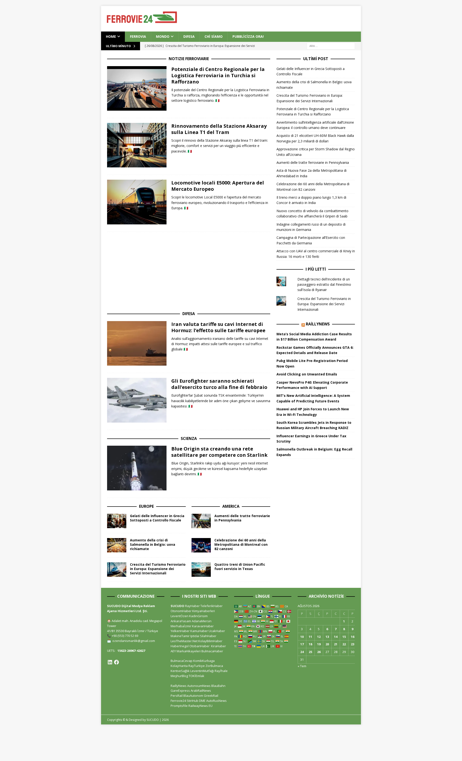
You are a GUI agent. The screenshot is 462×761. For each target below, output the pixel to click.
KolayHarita (179, 666)
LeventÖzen (179, 616)
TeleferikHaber (211, 606)
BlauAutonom (193, 695)
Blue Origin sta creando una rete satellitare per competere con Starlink (219, 451)
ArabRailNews (201, 690)
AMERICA (230, 506)
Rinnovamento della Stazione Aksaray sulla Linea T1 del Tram (219, 129)
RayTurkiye (196, 666)
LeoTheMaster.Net (184, 641)
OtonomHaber (181, 611)
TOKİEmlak (196, 676)
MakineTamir (180, 636)
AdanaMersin (202, 621)
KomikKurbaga (204, 661)
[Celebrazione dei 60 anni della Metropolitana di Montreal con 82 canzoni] (201, 545)
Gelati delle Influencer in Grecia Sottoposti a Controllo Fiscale (157, 518)
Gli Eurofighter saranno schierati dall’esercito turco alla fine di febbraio (219, 384)
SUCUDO (177, 606)
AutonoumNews (199, 686)
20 (327, 644)
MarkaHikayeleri (189, 651)
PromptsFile (179, 706)
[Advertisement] (284, 18)
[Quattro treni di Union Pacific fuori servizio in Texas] (201, 569)
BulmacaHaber (212, 651)
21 (335, 644)
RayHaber (192, 606)
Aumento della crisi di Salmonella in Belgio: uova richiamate (152, 544)
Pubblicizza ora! (248, 36)
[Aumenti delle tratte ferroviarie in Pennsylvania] (201, 521)
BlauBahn (218, 686)
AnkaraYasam (181, 621)
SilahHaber (208, 636)
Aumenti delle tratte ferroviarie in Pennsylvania (242, 518)
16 (352, 636)
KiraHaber (218, 646)
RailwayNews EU (200, 706)
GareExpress (180, 690)
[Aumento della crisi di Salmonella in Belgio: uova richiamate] (116, 545)
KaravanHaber (203, 626)
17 (302, 644)
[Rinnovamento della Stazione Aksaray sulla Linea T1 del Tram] (137, 145)
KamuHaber (199, 631)
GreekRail (211, 695)
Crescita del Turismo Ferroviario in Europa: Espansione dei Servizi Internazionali (158, 568)
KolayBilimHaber (210, 641)
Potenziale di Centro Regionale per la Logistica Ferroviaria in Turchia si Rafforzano (218, 75)
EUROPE (146, 506)
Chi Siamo (214, 36)
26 (319, 652)
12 (319, 636)
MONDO (162, 36)
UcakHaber (217, 631)
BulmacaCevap (181, 661)
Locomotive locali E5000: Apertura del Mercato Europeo (217, 185)
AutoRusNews (216, 700)
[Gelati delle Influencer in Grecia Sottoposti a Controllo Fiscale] (116, 521)
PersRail (177, 695)
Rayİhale (221, 671)
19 (319, 644)
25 (310, 652)
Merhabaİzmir (181, 626)
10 (302, 636)
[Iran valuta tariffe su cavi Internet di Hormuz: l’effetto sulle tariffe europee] (137, 343)
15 (344, 636)
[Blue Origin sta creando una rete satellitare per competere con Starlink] (137, 468)
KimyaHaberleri (203, 611)
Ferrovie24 (178, 700)
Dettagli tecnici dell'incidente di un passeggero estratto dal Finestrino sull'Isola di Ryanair (324, 284)
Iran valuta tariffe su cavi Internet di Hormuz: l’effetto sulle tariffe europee (218, 327)
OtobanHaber (199, 646)
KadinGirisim (198, 616)
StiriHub (192, 700)
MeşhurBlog (179, 676)
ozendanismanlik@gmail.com (133, 641)
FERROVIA (138, 36)
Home (111, 36)
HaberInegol (180, 646)
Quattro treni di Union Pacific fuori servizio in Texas (239, 566)
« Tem (302, 666)
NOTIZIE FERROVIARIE (189, 58)
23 (352, 644)
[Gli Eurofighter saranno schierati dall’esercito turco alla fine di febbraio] (137, 400)
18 (310, 644)
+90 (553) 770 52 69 (125, 636)
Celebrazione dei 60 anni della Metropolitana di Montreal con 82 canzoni (241, 544)
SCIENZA (189, 438)
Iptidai (194, 636)
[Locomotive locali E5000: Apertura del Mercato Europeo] (137, 202)
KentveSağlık (180, 671)
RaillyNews (318, 324)
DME (202, 700)
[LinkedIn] (110, 662)
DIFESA (189, 36)
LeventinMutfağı (202, 671)
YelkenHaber (180, 631)
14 (335, 636)
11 (310, 636)
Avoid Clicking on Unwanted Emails (306, 374)
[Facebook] (116, 662)
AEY (173, 651)
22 (344, 644)
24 (302, 652)
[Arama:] (331, 45)
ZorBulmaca (214, 666)
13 (327, 636)
